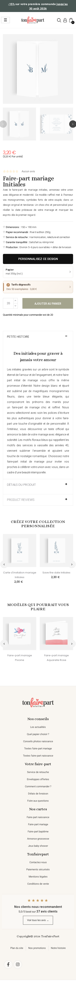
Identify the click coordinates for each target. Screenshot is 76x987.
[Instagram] (17, 964)
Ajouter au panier (47, 303)
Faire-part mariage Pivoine (19, 658)
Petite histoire (18, 336)
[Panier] (70, 20)
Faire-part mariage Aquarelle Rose (56, 658)
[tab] (38, 338)
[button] (59, 20)
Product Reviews (20, 500)
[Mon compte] (65, 20)
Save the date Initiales (56, 572)
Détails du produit (21, 485)
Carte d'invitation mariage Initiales (19, 575)
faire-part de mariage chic (29, 407)
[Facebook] (8, 964)
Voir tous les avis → (38, 920)
